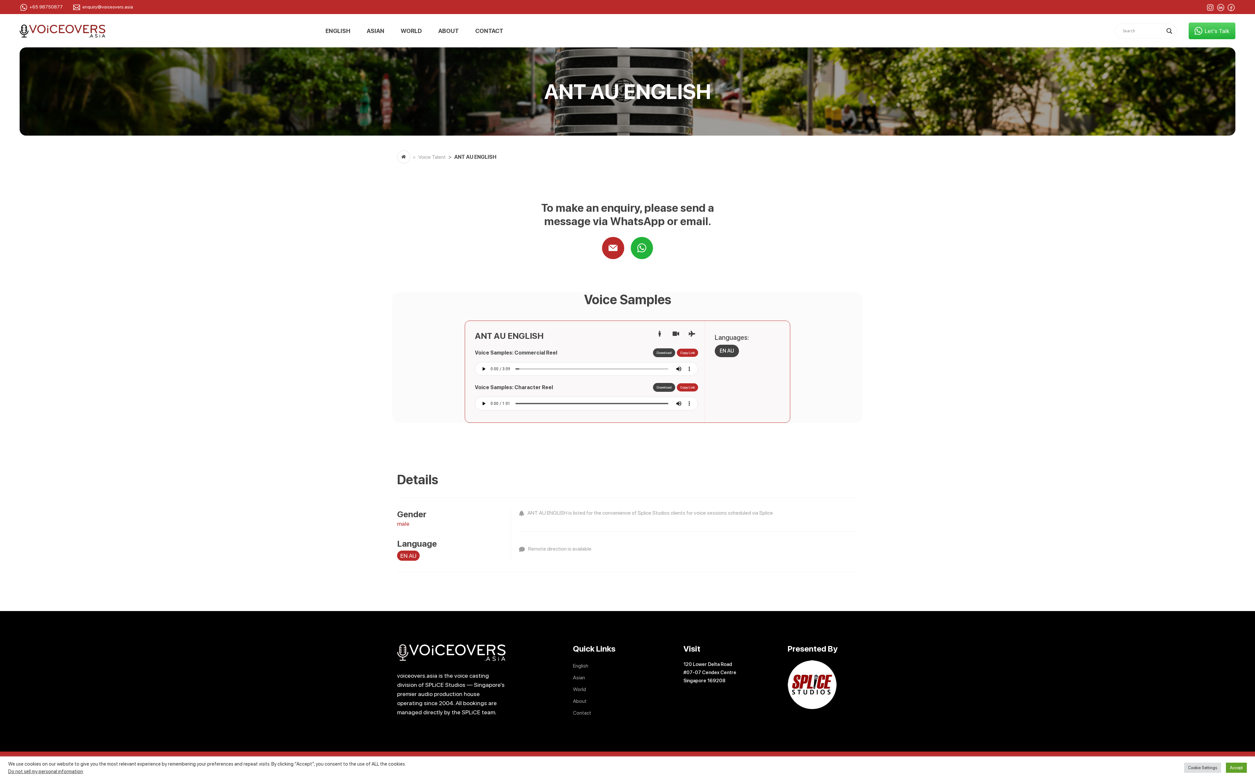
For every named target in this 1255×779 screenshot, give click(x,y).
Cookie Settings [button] (1202, 767)
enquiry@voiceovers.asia (107, 6)
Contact (489, 31)
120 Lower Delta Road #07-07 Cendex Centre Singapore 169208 (709, 672)
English (338, 31)
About (448, 31)
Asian (375, 31)
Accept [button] (1236, 767)
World (411, 31)
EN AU (727, 351)
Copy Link (687, 353)
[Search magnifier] (1169, 31)
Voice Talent (432, 157)
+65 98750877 (46, 6)
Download (664, 353)
